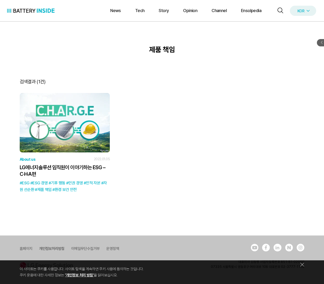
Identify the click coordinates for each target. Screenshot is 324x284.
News (115, 10)
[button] (279, 11)
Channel (219, 10)
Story (164, 10)
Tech (140, 10)
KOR (300, 11)
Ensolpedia (251, 10)
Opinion (190, 10)
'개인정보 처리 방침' (79, 275)
